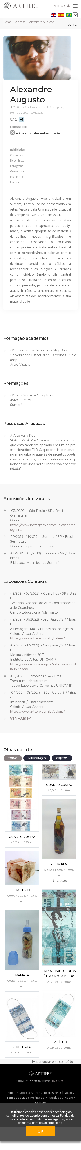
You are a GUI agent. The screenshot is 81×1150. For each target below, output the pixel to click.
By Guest (58, 1081)
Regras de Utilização (58, 1093)
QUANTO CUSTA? (22, 836)
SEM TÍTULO (59, 1042)
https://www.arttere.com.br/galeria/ (37, 638)
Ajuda (12, 1093)
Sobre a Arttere (29, 1093)
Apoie (69, 1098)
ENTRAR (58, 5)
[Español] (61, 14)
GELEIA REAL (59, 864)
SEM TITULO (22, 890)
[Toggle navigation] (75, 6)
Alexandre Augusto (41, 21)
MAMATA (22, 975)
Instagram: (38, 133)
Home (7, 21)
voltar (74, 25)
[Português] (68, 14)
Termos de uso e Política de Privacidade (34, 1098)
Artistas (20, 21)
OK (40, 1131)
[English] (53, 14)
